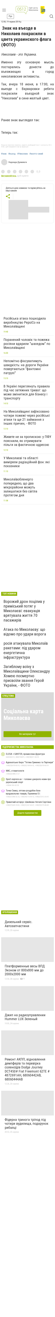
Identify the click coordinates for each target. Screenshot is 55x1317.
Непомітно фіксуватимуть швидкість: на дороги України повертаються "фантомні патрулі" (26, 367)
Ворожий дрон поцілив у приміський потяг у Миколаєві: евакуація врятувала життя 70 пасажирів (24, 611)
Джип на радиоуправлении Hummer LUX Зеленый (25, 1017)
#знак (4, 153)
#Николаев (22, 153)
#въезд (12, 153)
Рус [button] (10, 16)
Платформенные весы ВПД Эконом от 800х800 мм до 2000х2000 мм (25, 970)
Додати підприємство (27, 812)
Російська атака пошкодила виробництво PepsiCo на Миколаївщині (25, 322)
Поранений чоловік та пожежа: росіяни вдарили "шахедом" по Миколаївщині (27, 344)
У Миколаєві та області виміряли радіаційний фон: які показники (27, 462)
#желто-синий (36, 153)
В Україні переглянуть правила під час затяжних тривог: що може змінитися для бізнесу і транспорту (27, 392)
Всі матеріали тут (27, 734)
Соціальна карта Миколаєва (23, 714)
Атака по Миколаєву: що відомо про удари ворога (25, 631)
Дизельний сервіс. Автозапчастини (18, 924)
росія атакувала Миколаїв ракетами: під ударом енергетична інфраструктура (26, 650)
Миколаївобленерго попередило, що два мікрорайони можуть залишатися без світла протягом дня (20, 487)
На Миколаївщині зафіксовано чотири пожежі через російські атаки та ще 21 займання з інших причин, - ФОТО (27, 417)
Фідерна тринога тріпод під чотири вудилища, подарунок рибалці (26, 1124)
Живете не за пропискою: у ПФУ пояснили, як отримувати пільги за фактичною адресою (27, 441)
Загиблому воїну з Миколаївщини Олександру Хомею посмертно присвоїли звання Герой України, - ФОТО (27, 676)
